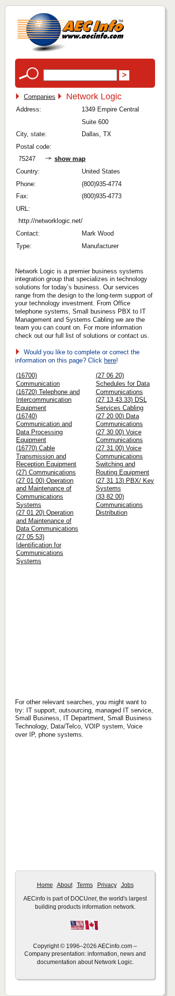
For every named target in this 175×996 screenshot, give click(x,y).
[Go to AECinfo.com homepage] (70, 50)
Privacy (107, 885)
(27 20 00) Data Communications (119, 420)
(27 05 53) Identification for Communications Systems (39, 549)
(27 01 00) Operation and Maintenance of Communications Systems (44, 492)
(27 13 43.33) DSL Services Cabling (121, 403)
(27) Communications (46, 472)
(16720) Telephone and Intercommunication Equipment (48, 399)
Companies (39, 96)
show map (70, 158)
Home (45, 885)
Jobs (127, 885)
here (110, 360)
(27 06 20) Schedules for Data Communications (123, 383)
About (64, 885)
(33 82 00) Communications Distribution (119, 504)
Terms (85, 885)
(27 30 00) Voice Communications (119, 436)
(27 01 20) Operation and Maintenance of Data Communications (47, 520)
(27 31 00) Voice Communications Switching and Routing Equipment (122, 460)
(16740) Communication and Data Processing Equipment (44, 428)
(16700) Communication (38, 379)
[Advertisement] (95, 628)
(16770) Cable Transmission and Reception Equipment (46, 456)
